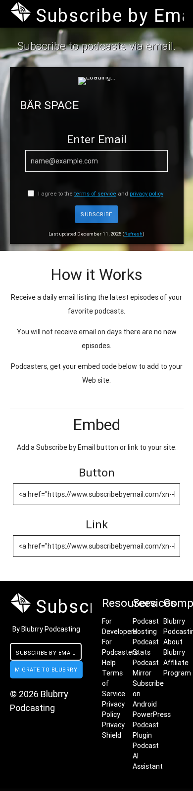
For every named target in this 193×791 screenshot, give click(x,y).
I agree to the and (100, 193)
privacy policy (146, 193)
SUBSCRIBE (96, 214)
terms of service (95, 193)
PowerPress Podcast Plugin (152, 725)
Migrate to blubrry (46, 669)
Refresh (133, 234)
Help (109, 662)
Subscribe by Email (45, 652)
